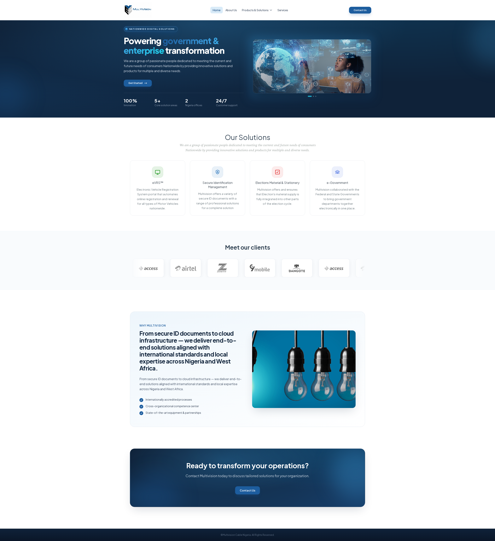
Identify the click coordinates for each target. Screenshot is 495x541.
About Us (231, 10)
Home (216, 10)
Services (282, 10)
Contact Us (360, 10)
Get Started (135, 83)
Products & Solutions (255, 10)
